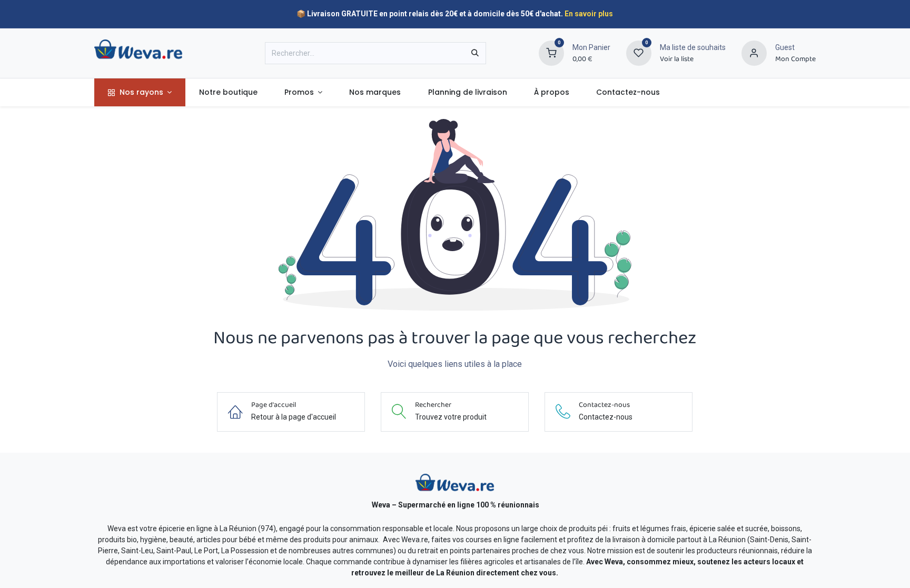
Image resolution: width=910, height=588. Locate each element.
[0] (551, 52)
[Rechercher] (475, 53)
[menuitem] (139, 92)
